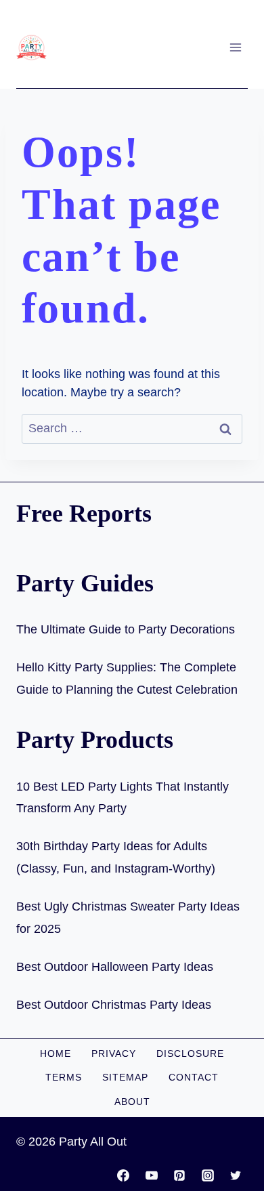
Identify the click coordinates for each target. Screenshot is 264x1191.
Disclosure (190, 1053)
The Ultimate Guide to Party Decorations (125, 629)
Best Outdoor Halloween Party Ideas (114, 967)
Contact (194, 1077)
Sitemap (125, 1077)
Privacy (113, 1053)
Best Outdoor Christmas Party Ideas (113, 1004)
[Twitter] (235, 1175)
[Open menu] (235, 47)
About (132, 1101)
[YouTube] (151, 1175)
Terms (63, 1077)
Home (55, 1053)
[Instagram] (208, 1175)
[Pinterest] (179, 1175)
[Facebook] (123, 1175)
